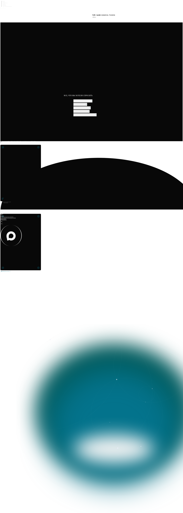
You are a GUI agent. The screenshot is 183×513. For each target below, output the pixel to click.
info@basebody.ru (3, 219)
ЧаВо (1, 214)
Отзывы (1, 213)
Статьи (4, 3)
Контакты (4, 5)
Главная (3, 1)
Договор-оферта (3, 218)
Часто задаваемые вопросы (7, 6)
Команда (4, 4)
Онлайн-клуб (5, 2)
